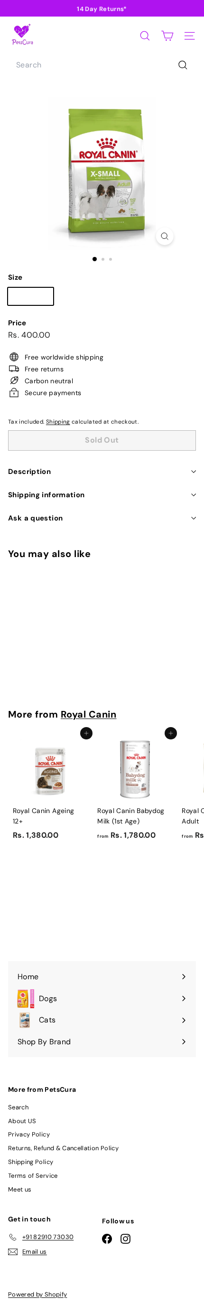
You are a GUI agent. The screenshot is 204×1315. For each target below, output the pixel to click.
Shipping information (46, 495)
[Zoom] (164, 236)
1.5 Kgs (80, 298)
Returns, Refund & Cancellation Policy (63, 1148)
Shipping (58, 422)
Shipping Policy (30, 1162)
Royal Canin (89, 714)
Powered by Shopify (37, 1294)
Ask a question (35, 518)
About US (22, 1121)
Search (18, 1107)
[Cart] (167, 36)
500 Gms (34, 298)
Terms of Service (33, 1176)
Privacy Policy (29, 1134)
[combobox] (102, 65)
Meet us (19, 1189)
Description (29, 471)
